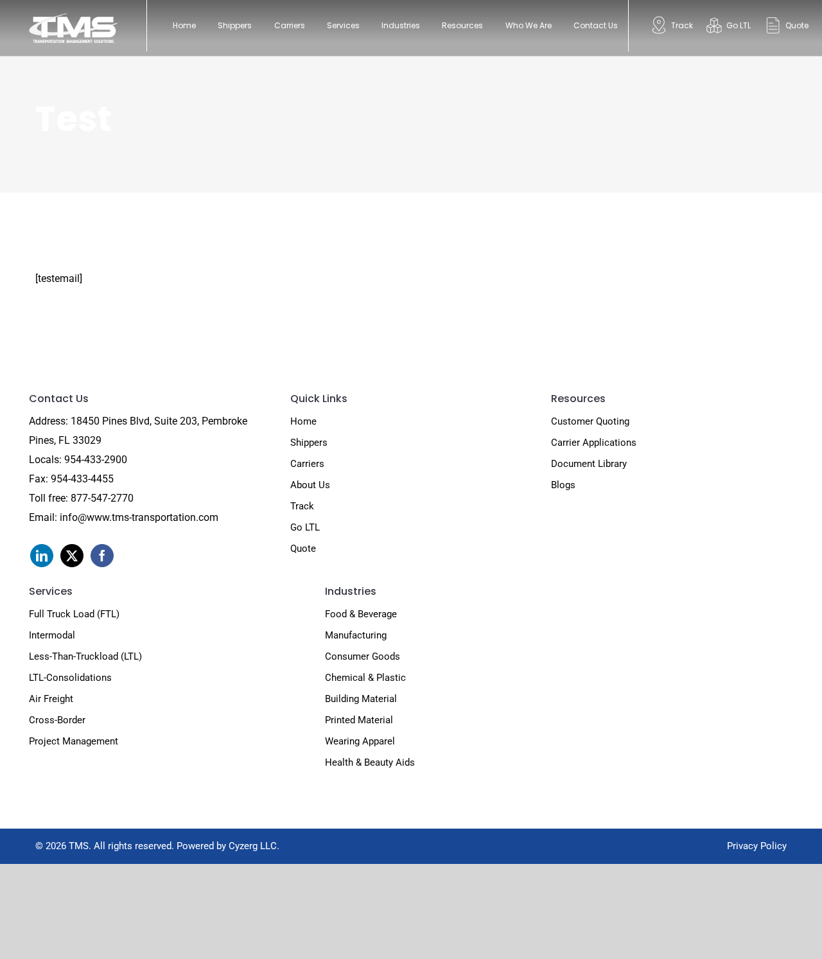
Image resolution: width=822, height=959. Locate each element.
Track (302, 506)
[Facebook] (102, 555)
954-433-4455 (82, 479)
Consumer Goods (362, 656)
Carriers (307, 464)
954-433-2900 (95, 459)
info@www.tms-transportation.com (139, 517)
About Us (310, 485)
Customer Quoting (590, 421)
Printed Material (359, 720)
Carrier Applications (593, 442)
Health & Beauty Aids (370, 762)
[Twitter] (71, 555)
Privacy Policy (757, 846)
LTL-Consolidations (70, 677)
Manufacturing (356, 635)
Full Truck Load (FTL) (74, 614)
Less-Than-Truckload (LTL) (85, 656)
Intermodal (52, 635)
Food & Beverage (361, 614)
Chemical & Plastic (365, 677)
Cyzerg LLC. (254, 846)
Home (303, 421)
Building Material (361, 699)
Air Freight (51, 699)
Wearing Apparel (360, 741)
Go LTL (305, 527)
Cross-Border (57, 720)
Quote (303, 548)
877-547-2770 (102, 498)
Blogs (563, 485)
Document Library (589, 464)
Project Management (73, 741)
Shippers (309, 442)
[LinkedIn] (41, 555)
